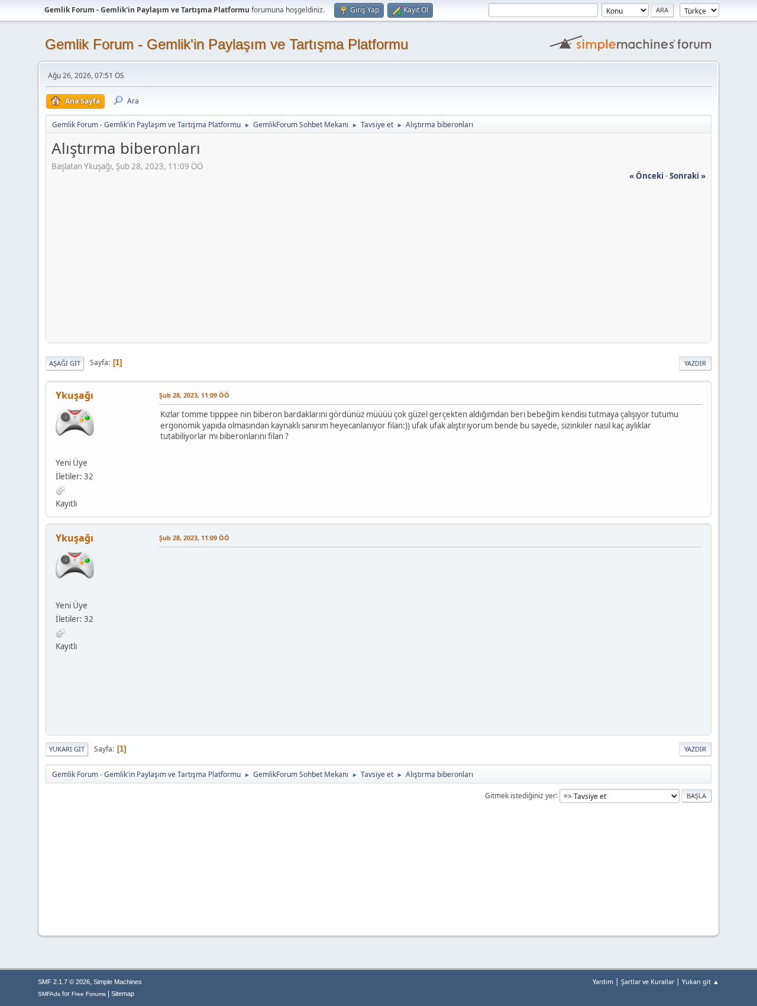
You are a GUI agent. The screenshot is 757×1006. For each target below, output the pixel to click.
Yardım (603, 981)
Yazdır (695, 363)
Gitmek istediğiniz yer (520, 795)
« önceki (646, 175)
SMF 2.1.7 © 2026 (64, 981)
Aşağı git (64, 363)
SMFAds (49, 994)
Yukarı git (67, 748)
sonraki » (687, 175)
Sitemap (122, 993)
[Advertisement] (378, 264)
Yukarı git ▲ (700, 981)
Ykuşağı (74, 395)
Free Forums (89, 994)
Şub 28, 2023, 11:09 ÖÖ (194, 395)
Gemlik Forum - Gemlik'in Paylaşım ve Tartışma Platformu (226, 44)
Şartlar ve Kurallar (647, 981)
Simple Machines (117, 981)
